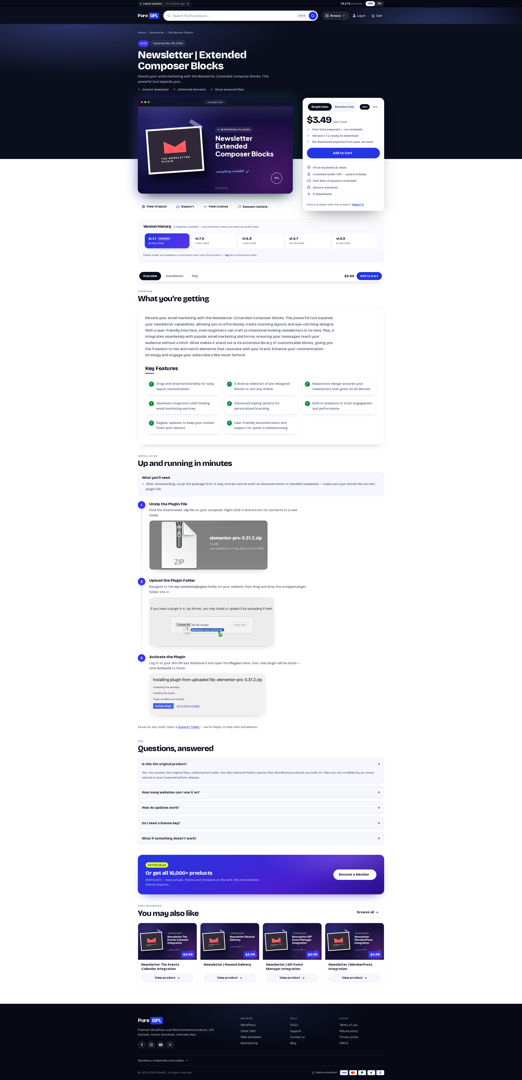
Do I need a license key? (161, 823)
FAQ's (294, 1025)
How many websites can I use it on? (171, 792)
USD (370, 3)
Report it (358, 204)
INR (380, 3)
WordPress (248, 1025)
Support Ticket (189, 727)
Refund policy (349, 1031)
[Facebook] (142, 1045)
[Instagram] (151, 1045)
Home (141, 32)
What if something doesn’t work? (169, 838)
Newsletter (156, 32)
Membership (249, 1043)
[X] (170, 1045)
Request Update (255, 206)
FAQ (195, 276)
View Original (156, 206)
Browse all (365, 912)
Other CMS (248, 1031)
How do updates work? (160, 808)
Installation (174, 276)
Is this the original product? (164, 764)
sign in (229, 255)
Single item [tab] (319, 107)
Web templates (251, 1037)
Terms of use (348, 1025)
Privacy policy (349, 1037)
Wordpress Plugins (180, 32)
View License (218, 206)
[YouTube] (161, 1045)
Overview (150, 276)
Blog (293, 1043)
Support (187, 206)
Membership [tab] (344, 107)
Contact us (297, 1037)
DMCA (344, 1043)
